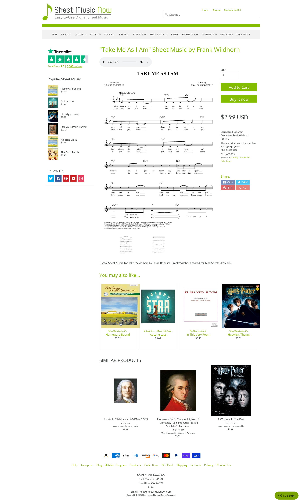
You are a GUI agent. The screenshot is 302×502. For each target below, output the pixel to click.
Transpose (87, 465)
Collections (151, 465)
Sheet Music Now (149, 495)
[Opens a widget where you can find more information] (286, 496)
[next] (253, 401)
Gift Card (167, 465)
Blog (99, 465)
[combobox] (211, 14)
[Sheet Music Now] (77, 12)
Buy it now (239, 99)
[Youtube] (73, 178)
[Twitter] (51, 178)
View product (126, 394)
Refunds (196, 465)
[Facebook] (58, 178)
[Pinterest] (66, 178)
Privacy (208, 465)
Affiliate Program (115, 465)
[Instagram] (81, 178)
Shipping (182, 465)
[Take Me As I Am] (126, 244)
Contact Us (224, 465)
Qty (223, 69)
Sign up (216, 10)
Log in (205, 10)
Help (74, 465)
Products (135, 465)
